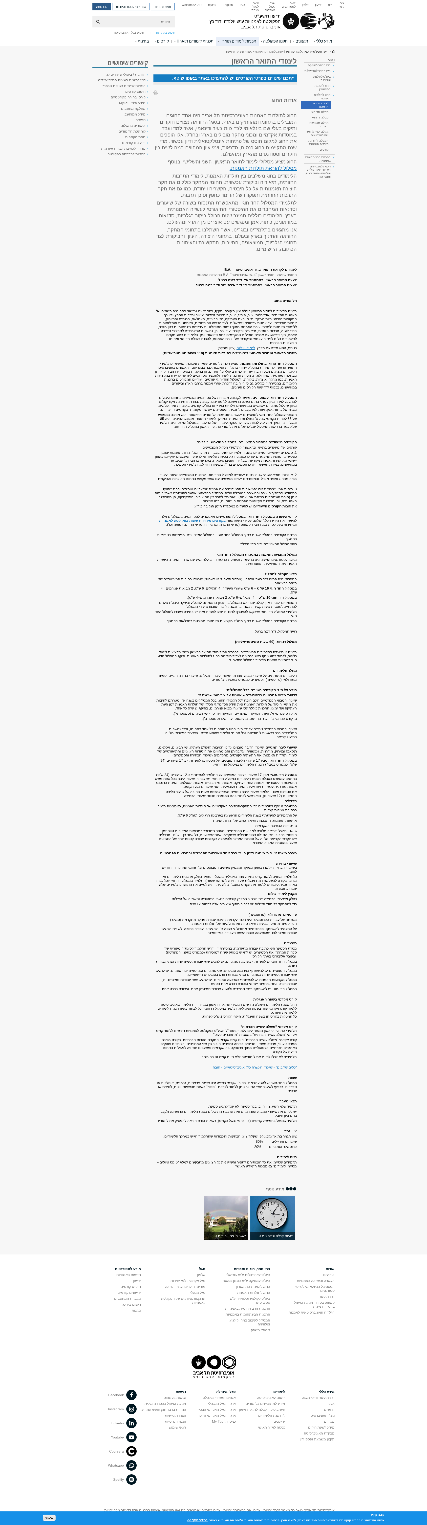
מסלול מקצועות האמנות (318, 124)
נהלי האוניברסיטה (321, 1415)
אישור (49, 1518)
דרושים (329, 1409)
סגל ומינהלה (226, 1392)
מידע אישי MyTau (132, 103)
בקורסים (218, 521)
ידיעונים (279, 1421)
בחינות (143, 41)
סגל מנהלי (197, 1293)
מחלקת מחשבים (133, 109)
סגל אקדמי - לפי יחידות (188, 1281)
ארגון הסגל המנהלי (222, 1404)
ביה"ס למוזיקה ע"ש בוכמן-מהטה (246, 1281)
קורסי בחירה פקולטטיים (128, 97)
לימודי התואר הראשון (320, 105)
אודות (330, 1269)
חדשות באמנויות (128, 1275)
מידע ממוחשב (135, 114)
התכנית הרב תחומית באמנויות (247, 1308)
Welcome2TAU (192, 5)
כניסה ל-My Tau (224, 1421)
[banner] (213, 23)
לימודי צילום (245, 348)
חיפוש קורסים (135, 91)
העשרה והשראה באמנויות (316, 1281)
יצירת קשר (327, 1296)
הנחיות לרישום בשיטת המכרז (124, 86)
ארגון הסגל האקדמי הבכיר (216, 1409)
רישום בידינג (132, 1304)
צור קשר (341, 4)
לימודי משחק (260, 1330)
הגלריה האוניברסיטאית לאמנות (312, 1312)
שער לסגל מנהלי (255, 6)
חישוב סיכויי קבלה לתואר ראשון (262, 1409)
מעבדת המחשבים (127, 1298)
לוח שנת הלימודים (132, 131)
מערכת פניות (163, 6)
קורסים (163, 41)
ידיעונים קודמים (134, 143)
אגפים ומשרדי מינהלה (219, 1398)
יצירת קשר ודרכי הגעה (318, 1398)
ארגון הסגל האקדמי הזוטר (217, 1415)
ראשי (331, 59)
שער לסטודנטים (289, 4)
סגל (202, 1269)
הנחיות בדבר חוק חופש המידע (164, 1409)
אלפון (305, 5)
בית (330, 5)
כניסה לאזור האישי (271, 1427)
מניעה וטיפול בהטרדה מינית (165, 1404)
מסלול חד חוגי (319, 112)
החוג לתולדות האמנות (253, 1293)
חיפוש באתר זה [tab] (165, 32)
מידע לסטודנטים (128, 1269)
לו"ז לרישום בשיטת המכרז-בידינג (122, 80)
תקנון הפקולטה (275, 41)
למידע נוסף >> (197, 1520)
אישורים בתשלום (133, 126)
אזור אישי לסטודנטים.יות (131, 6)
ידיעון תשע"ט (333, 51)
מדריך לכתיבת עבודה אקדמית (123, 148)
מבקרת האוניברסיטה (319, 1433)
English (228, 5)
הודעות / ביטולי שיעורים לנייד (124, 74)
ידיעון (318, 5)
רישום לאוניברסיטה (271, 1398)
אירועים (329, 1275)
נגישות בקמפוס (175, 1398)
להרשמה (101, 6)
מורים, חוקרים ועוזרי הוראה (185, 1287)
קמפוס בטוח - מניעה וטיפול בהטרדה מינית (314, 1304)
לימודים (279, 1392)
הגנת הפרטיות (175, 1421)
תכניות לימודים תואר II (195, 41)
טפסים (140, 120)
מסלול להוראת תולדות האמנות (264, 168)
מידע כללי (324, 41)
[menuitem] (341, 6)
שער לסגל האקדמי (270, 6)
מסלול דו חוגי (320, 117)
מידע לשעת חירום (321, 1427)
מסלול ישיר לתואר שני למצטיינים (317, 133)
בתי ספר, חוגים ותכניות (252, 1269)
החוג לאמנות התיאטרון (253, 1287)
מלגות (136, 1310)
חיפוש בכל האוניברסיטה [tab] (129, 32)
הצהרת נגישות (175, 1415)
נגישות (181, 1392)
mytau (212, 5)
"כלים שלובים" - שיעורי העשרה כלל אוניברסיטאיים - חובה (255, 1067)
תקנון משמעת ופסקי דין (317, 1439)
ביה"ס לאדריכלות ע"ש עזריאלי (248, 1275)
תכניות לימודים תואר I (238, 41)
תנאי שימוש (177, 1427)
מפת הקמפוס (135, 137)
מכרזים (329, 1421)
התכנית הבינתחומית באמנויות (248, 1314)
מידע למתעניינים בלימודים (265, 1404)
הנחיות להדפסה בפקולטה (126, 154)
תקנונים (302, 41)
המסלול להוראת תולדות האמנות (318, 142)
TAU (242, 5)
